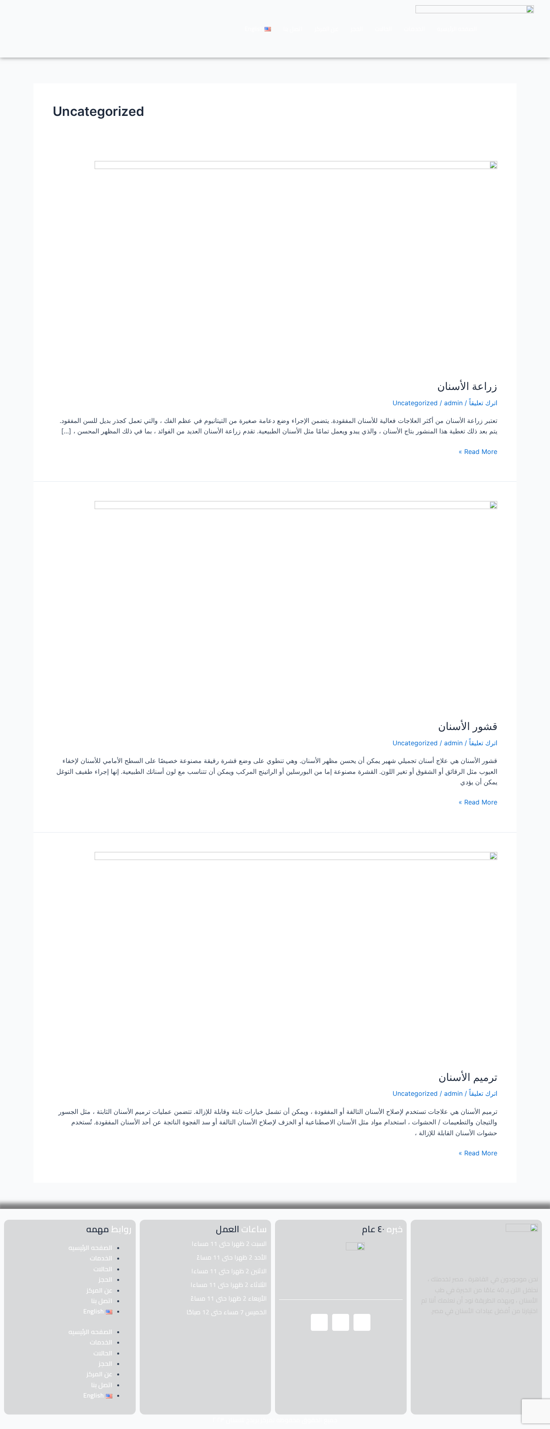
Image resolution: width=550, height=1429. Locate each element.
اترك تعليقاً (483, 403)
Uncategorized (415, 403)
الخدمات (414, 29)
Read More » (478, 451)
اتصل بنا (292, 29)
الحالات (383, 29)
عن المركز (326, 29)
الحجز (357, 29)
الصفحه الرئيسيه (457, 29)
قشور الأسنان (467, 726)
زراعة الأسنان (467, 386)
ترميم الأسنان (467, 1077)
